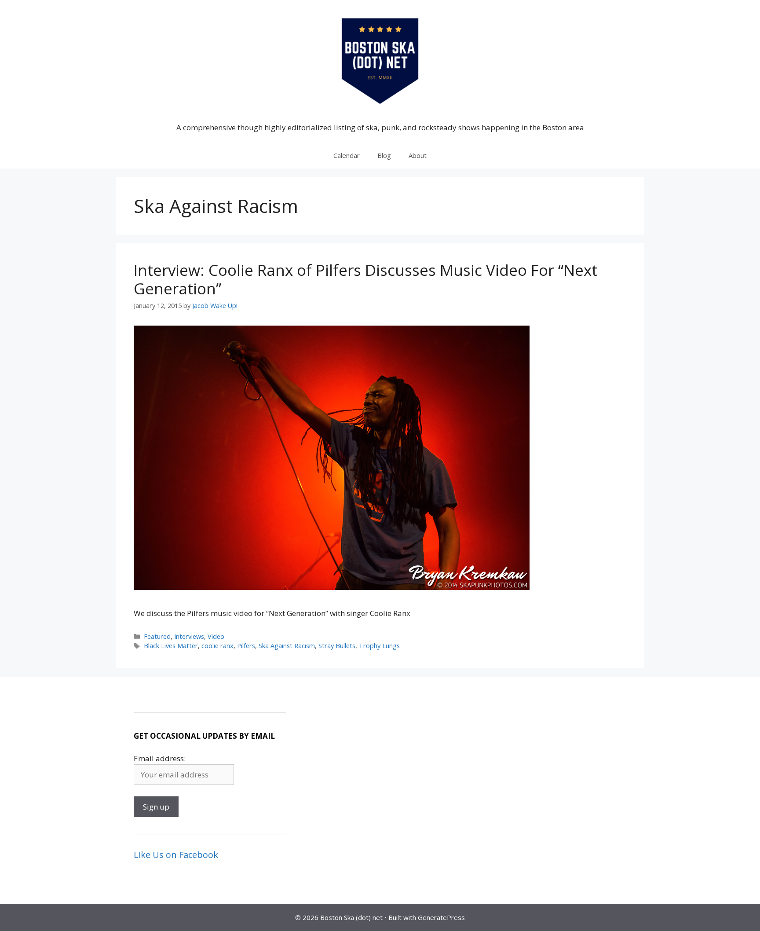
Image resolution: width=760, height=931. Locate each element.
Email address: (160, 758)
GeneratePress (441, 917)
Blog (384, 155)
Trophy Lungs (379, 645)
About (418, 155)
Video (216, 636)
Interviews (189, 636)
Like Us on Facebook (176, 855)
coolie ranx (217, 645)
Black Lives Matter (171, 645)
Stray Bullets (336, 645)
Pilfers (246, 645)
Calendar (346, 155)
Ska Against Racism (287, 645)
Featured (157, 636)
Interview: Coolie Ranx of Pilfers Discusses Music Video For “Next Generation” (365, 279)
